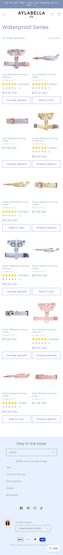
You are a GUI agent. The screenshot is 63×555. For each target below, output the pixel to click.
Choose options (16, 100)
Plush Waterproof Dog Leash (14, 394)
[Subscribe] (53, 452)
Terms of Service (16, 474)
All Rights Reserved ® (45, 545)
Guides (10, 488)
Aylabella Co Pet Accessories (26, 545)
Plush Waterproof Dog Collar (44, 394)
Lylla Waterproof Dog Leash (44, 76)
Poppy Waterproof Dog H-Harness (45, 139)
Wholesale (12, 495)
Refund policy (14, 481)
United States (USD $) (30, 528)
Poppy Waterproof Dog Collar (45, 203)
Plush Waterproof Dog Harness (44, 331)
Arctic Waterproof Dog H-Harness (16, 267)
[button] (3, 14)
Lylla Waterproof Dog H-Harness (15, 76)
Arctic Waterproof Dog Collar (14, 331)
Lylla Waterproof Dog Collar (14, 139)
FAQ (8, 467)
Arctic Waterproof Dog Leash (44, 267)
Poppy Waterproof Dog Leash (15, 203)
